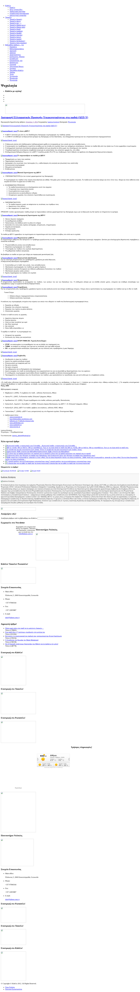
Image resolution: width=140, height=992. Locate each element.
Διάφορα (13, 53)
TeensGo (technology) (17, 41)
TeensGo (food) (15, 29)
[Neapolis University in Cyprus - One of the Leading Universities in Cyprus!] (17, 865)
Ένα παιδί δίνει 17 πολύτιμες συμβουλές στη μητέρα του (25, 632)
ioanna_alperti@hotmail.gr (21, 435)
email (38, 471)
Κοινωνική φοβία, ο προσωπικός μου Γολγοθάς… (59, 446)
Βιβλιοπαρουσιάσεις (17, 49)
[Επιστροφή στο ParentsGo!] (18, 742)
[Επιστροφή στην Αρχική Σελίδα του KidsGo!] (13, 685)
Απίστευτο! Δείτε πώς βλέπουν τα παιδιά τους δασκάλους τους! (73, 455)
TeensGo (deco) (15, 21)
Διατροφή (13, 51)
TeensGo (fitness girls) (17, 27)
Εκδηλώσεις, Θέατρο (17, 57)
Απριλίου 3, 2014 (32, 122)
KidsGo (8, 6)
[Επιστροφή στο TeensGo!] (18, 713)
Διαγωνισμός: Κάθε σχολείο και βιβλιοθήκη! (53, 451)
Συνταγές (13, 68)
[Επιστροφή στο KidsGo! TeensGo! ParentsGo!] (18, 583)
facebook (13, 471)
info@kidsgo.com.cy (26, 534)
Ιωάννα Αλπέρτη (53, 122)
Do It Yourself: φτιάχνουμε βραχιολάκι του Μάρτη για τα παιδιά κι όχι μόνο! (31, 644)
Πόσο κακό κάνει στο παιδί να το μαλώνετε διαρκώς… (24, 628)
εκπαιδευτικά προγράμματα (19, 13)
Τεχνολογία (14, 76)
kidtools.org (14, 421)
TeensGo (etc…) (15, 23)
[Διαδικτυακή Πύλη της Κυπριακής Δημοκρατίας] (18, 832)
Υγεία (12, 74)
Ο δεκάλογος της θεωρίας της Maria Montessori (21, 640)
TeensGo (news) (15, 37)
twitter (27, 471)
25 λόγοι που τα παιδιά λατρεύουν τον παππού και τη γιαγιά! (70, 453)
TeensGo (8, 17)
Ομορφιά (13, 64)
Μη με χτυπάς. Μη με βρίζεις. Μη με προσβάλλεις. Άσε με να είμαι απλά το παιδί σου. (98, 448)
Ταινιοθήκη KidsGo (16, 70)
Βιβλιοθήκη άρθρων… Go (14, 45)
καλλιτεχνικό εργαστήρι (18, 15)
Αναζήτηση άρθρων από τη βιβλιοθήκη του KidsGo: (19, 518)
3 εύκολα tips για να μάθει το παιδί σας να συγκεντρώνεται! (69, 463)
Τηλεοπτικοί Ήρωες (17, 66)
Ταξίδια (12, 72)
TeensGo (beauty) (16, 19)
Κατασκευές (14, 62)
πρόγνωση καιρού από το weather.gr (53, 767)
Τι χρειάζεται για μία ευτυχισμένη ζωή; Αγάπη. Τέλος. (63, 450)
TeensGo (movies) (16, 35)
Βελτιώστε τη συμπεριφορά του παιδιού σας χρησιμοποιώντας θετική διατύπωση (33, 636)
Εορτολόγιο (18, 788)
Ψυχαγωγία (14, 78)
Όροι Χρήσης (10, 987)
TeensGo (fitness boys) (17, 25)
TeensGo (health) (16, 33)
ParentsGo (13, 47)
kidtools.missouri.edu (26, 421)
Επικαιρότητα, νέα (16, 61)
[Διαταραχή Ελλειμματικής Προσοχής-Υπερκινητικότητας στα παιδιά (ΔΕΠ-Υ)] (29, 126)
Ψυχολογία (13, 80)
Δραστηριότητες (15, 55)
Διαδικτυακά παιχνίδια (17, 11)
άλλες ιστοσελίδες (16, 9)
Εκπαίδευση (14, 59)
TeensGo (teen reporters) (18, 43)
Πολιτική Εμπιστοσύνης (13, 989)
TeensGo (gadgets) (16, 31)
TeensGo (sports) (15, 39)
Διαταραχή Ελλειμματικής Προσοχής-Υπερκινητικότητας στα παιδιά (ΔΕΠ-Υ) (44, 117)
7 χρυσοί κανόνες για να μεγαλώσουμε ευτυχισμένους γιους (70, 461)
